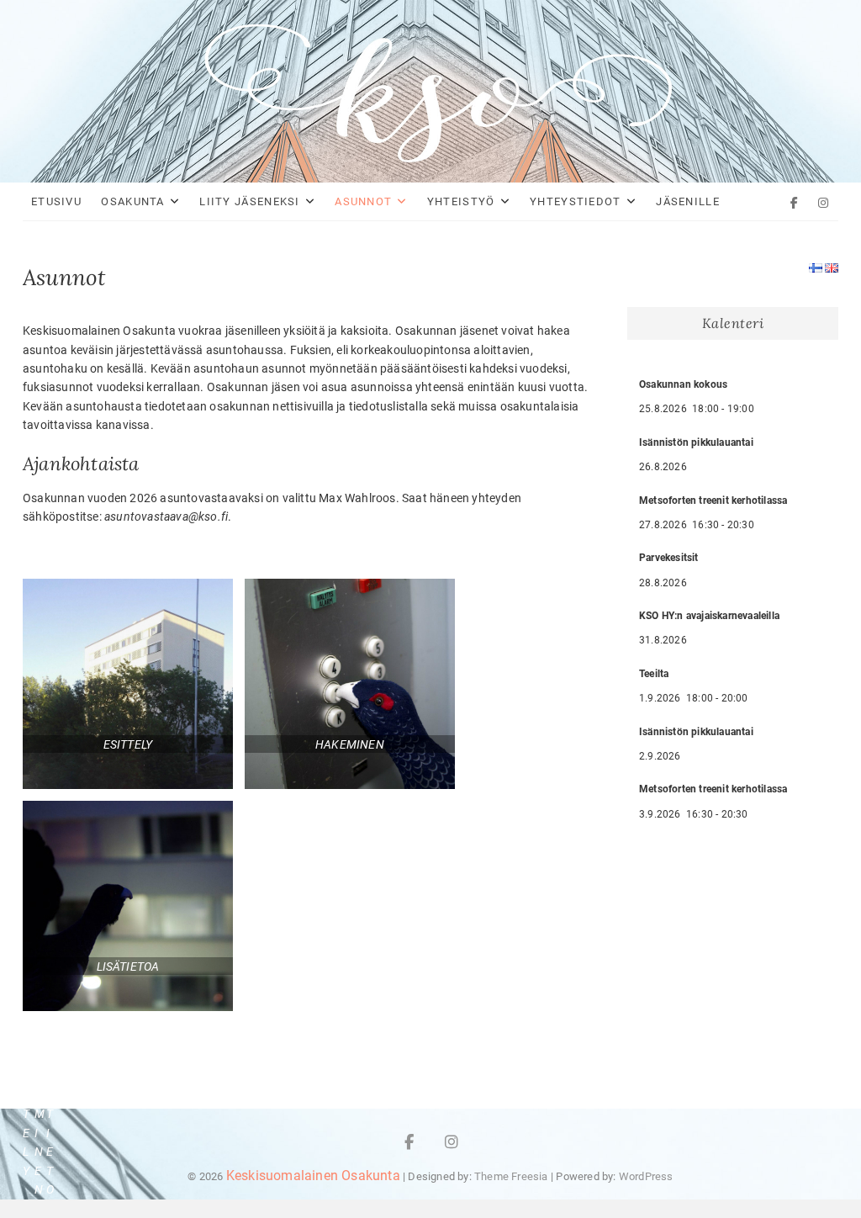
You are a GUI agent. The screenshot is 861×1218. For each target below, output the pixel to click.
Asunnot (363, 201)
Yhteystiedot (575, 201)
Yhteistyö (461, 201)
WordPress (646, 1176)
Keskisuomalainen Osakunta (313, 1176)
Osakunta (132, 201)
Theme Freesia (511, 1176)
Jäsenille (688, 201)
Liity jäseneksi (249, 201)
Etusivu (56, 201)
